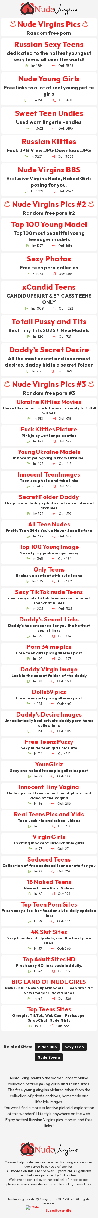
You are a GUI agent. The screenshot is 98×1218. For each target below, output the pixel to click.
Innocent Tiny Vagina (49, 787)
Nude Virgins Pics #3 (48, 384)
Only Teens (49, 569)
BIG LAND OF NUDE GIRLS (49, 982)
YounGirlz (49, 764)
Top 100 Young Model (49, 224)
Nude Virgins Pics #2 (48, 204)
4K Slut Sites (49, 932)
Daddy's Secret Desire (49, 349)
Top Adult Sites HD (49, 959)
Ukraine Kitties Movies (49, 402)
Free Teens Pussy (49, 742)
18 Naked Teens (49, 882)
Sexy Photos (49, 258)
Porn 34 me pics (49, 647)
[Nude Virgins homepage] (49, 8)
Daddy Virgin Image (49, 669)
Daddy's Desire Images (49, 714)
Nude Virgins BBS (49, 169)
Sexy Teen (74, 1047)
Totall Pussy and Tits (49, 321)
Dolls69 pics (49, 692)
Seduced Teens (49, 859)
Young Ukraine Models (49, 452)
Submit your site (58, 1210)
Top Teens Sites (49, 1009)
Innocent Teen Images (49, 474)
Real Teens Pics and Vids (49, 814)
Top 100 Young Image (49, 547)
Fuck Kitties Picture (49, 429)
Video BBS (47, 1047)
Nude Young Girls (49, 78)
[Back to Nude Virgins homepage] (49, 1149)
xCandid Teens (49, 287)
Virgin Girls (49, 837)
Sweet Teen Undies (49, 113)
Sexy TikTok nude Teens (49, 592)
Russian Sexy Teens (49, 44)
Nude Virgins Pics (49, 24)
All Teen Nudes (49, 524)
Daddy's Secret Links (49, 619)
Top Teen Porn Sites (49, 904)
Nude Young (49, 1057)
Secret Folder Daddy (49, 497)
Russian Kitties (49, 141)
